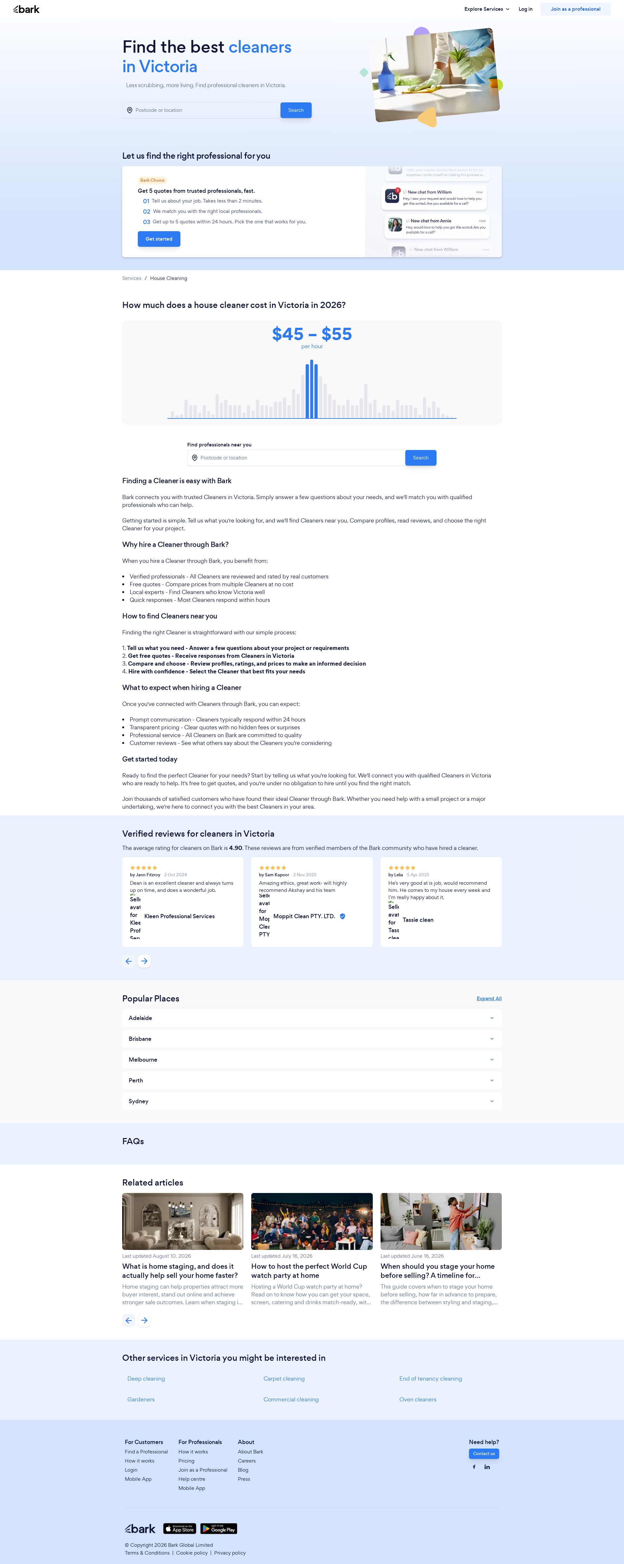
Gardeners (141, 1399)
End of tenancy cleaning (430, 1378)
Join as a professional (576, 9)
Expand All (489, 998)
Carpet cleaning (284, 1378)
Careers (247, 1460)
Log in (526, 9)
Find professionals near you (219, 445)
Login (131, 1469)
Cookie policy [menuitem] (192, 1552)
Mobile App (138, 1479)
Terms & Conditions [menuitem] (147, 1552)
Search (296, 110)
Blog (243, 1469)
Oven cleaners (417, 1399)
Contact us (484, 1454)
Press (244, 1479)
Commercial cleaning (291, 1399)
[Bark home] (26, 9)
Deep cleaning (146, 1378)
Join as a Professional (203, 1469)
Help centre (191, 1479)
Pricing (186, 1460)
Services (131, 278)
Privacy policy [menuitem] (230, 1552)
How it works (139, 1460)
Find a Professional (146, 1451)
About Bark (250, 1451)
